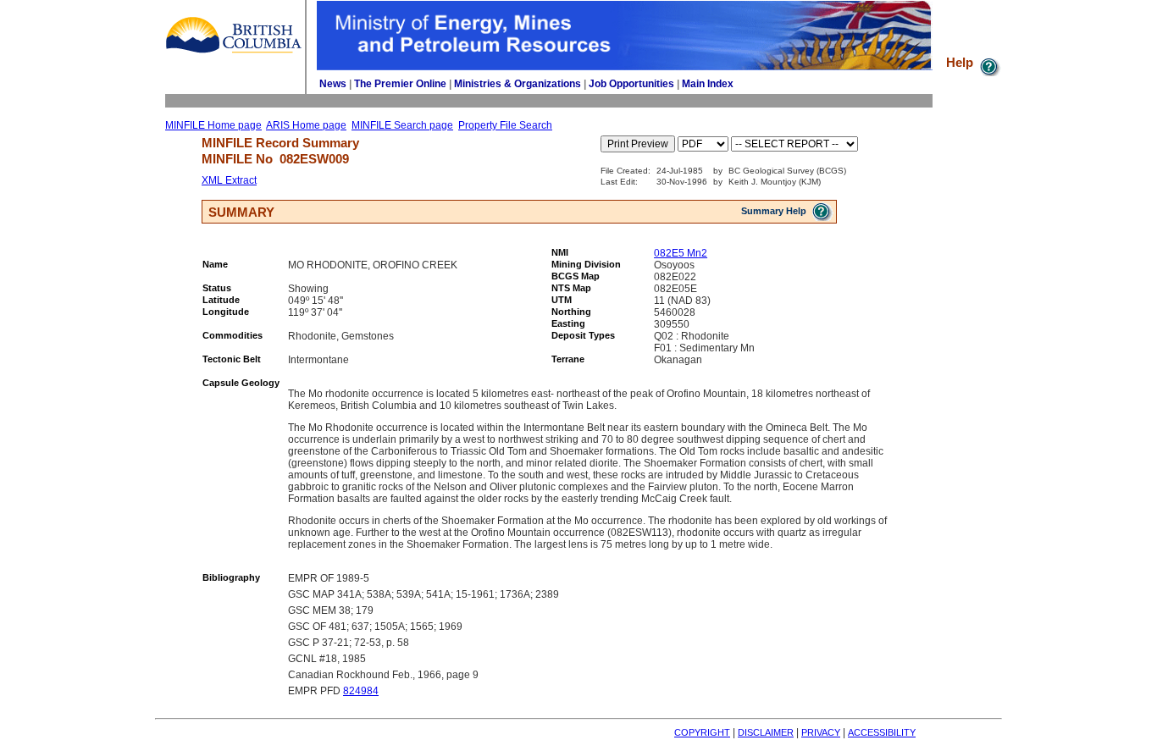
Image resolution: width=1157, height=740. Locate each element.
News (332, 84)
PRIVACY (820, 732)
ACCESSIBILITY (882, 732)
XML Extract (229, 180)
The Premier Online (400, 84)
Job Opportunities (631, 84)
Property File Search (505, 125)
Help (961, 62)
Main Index (708, 84)
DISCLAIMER (766, 732)
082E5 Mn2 (680, 253)
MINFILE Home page (213, 125)
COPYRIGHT (702, 732)
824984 (361, 691)
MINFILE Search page (402, 125)
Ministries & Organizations (517, 84)
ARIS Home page (306, 125)
